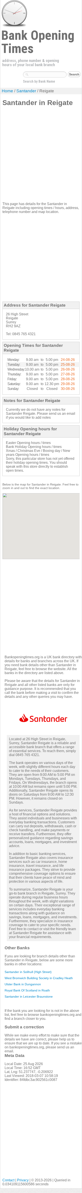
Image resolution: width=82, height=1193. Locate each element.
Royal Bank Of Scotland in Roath (27, 990)
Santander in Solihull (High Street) (28, 972)
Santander (26, 91)
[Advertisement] (41, 156)
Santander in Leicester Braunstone (29, 996)
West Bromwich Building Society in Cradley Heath (39, 978)
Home (7, 91)
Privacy (23, 1180)
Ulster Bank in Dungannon (23, 984)
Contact (8, 1180)
